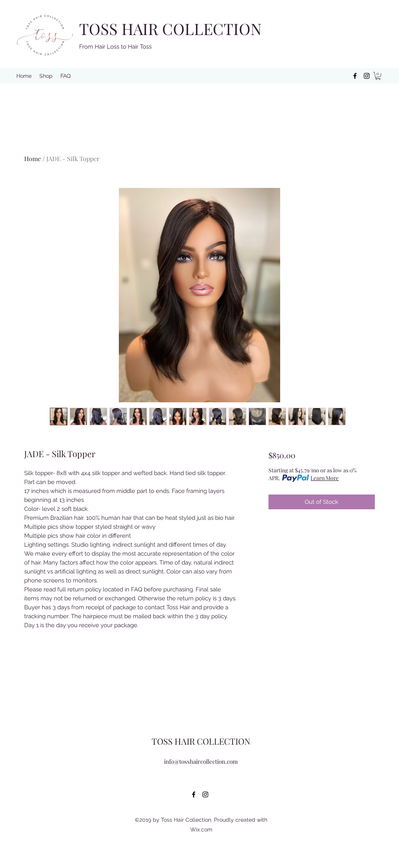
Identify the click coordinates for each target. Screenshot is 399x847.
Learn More (325, 478)
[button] (378, 76)
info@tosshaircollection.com (201, 761)
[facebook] (355, 76)
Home (32, 158)
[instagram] (367, 76)
